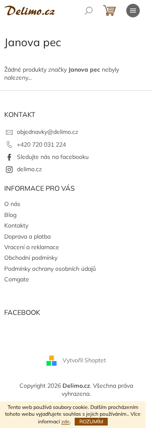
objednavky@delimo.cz (47, 132)
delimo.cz (29, 169)
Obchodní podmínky (30, 257)
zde (65, 421)
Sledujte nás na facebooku (53, 157)
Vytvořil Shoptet (84, 360)
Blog (10, 215)
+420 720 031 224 (41, 144)
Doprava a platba (27, 236)
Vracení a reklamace (31, 247)
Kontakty (16, 225)
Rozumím (91, 421)
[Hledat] (88, 10)
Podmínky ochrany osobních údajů (50, 268)
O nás (12, 204)
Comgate (16, 279)
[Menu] (133, 10)
